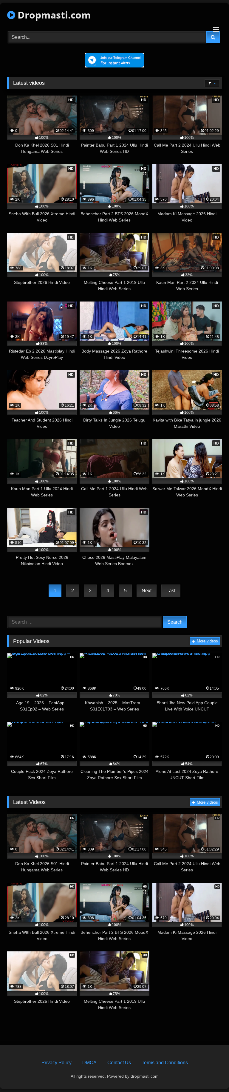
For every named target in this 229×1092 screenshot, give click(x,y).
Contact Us (119, 1062)
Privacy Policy (56, 1062)
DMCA (89, 1062)
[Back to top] (210, 1074)
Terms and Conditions (165, 1062)
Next (146, 590)
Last (170, 590)
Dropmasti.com (53, 14)
